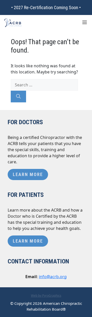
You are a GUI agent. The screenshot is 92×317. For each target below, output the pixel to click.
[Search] (18, 96)
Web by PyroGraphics (46, 295)
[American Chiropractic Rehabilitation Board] (13, 22)
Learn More (28, 174)
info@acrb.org (53, 276)
